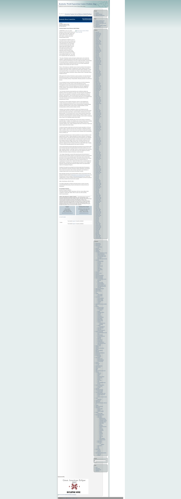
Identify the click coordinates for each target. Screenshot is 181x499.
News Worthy (98, 357)
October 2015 (98, 102)
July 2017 (97, 77)
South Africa (99, 399)
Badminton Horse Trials (101, 393)
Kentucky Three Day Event (102, 396)
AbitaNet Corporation (72, 494)
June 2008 (97, 204)
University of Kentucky (77, 15)
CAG (98, 364)
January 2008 (98, 210)
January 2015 (98, 111)
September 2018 (98, 64)
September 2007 (98, 215)
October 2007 (98, 214)
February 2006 (98, 235)
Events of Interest (99, 290)
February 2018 (98, 71)
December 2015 (98, 99)
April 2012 (97, 149)
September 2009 (98, 186)
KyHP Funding (99, 295)
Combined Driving (100, 261)
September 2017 (98, 74)
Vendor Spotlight (102, 438)
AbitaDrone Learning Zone (100, 15)
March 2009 (98, 193)
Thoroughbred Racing (99, 389)
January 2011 (98, 167)
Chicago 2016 (99, 386)
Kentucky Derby (100, 390)
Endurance (99, 263)
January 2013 (98, 139)
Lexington (99, 321)
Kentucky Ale (99, 377)
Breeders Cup (98, 249)
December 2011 (98, 154)
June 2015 (97, 105)
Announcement (98, 244)
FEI (96, 292)
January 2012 (98, 153)
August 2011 (98, 159)
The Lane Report (100, 361)
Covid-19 (98, 450)
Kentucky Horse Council (69, 15)
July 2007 (97, 217)
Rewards (98, 409)
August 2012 (98, 145)
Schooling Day (99, 340)
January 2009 (98, 196)
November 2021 (98, 34)
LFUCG (98, 302)
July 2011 (97, 160)
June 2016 (97, 92)
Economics (97, 274)
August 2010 (98, 173)
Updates (97, 405)
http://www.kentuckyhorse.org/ (79, 176)
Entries (98, 468)
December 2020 (98, 41)
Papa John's (99, 380)
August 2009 (98, 187)
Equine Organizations (99, 277)
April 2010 (97, 178)
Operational (97, 363)
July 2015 (97, 104)
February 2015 (98, 110)
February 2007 (98, 223)
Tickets (100, 434)
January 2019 (98, 59)
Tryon (100, 443)
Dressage (99, 262)
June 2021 (97, 39)
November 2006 (98, 227)
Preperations (101, 430)
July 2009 (97, 189)
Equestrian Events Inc (99, 276)
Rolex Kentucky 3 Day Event (100, 370)
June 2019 (97, 54)
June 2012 (97, 147)
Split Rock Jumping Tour (101, 255)
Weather (97, 412)
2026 (98, 446)
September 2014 (98, 116)
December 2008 (98, 197)
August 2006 (98, 229)
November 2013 (98, 127)
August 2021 (98, 36)
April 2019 (97, 55)
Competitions (98, 251)
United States (98, 401)
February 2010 (98, 180)
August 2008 (98, 202)
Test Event (101, 433)
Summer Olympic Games (100, 384)
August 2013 (98, 130)
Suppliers (100, 432)
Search (95, 458)
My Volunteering (98, 355)
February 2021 (98, 40)
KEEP (98, 281)
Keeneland (101, 324)
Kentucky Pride (98, 345)
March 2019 (98, 57)
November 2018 (98, 61)
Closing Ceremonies (102, 419)
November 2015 (98, 101)
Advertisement (98, 243)
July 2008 (97, 203)
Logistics (97, 349)
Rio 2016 (98, 387)
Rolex (98, 381)
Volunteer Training (102, 439)
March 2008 (98, 208)
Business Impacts (102, 418)
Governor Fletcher (100, 317)
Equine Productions (99, 14)
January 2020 (98, 48)
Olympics (97, 362)
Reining (98, 267)
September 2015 (98, 103)
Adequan (98, 374)
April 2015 (97, 108)
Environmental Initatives (100, 275)
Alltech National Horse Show (102, 252)
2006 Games (99, 415)
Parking (100, 427)
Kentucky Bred (99, 319)
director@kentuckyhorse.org (67, 212)
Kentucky (97, 306)
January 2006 (98, 236)
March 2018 (98, 70)
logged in (74, 221)
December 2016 (98, 85)
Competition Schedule (103, 420)
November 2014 (98, 114)
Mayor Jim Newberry (99, 350)
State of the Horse (100, 327)
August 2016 (98, 90)
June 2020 (97, 46)
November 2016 (98, 86)
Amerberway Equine (100, 376)
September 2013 (98, 129)
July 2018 (97, 65)
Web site (98, 455)
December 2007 (98, 211)
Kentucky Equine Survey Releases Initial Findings (78, 14)
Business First (99, 358)
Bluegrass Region (100, 308)
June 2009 (97, 190)
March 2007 (98, 222)
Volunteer (102, 444)
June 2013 (97, 133)
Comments (98, 469)
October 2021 (98, 35)
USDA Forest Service (99, 406)
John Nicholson (100, 334)
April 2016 (97, 95)
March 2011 (98, 165)
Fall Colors (99, 313)
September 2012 (98, 143)
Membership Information (100, 21)
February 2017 (98, 83)
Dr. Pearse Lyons (99, 273)
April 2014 (97, 121)
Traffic (100, 437)
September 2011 (98, 158)
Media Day (99, 338)
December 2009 (98, 183)
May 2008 (97, 205)
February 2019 (98, 58)
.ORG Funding (99, 294)
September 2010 (98, 172)
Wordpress (97, 470)
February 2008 (98, 209)
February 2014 (98, 123)
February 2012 (98, 152)
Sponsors (97, 371)
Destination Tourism (100, 312)
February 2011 (98, 166)
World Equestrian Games (100, 414)
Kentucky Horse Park (99, 331)
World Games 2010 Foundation (101, 452)
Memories (101, 425)
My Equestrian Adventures (100, 352)
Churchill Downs (102, 326)
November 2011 (98, 155)
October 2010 (98, 171)
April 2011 (97, 164)
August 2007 (98, 216)
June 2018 (97, 66)
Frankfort (99, 314)
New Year (99, 451)
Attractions (97, 248)
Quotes (97, 368)
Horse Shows (99, 318)
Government (98, 296)
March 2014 (98, 122)
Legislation (99, 301)
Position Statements (99, 365)
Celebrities (97, 250)
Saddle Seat (99, 268)
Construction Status (102, 421)
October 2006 (98, 228)
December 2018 (98, 60)
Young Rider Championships (102, 258)
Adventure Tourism (100, 307)
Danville (98, 311)
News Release (99, 339)
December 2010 (98, 168)
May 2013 (97, 134)
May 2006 (97, 233)
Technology (97, 388)
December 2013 (98, 126)
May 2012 (97, 148)
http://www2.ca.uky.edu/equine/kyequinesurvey (81, 174)
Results (100, 431)
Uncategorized (98, 400)
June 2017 (97, 78)
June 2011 (97, 161)
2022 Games (99, 445)
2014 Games (99, 440)
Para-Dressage (100, 265)
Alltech (98, 375)
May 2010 (97, 177)
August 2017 (98, 76)
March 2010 (98, 179)
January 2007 (98, 224)
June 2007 (97, 218)
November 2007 (98, 212)
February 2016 (98, 97)
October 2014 (98, 115)
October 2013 (98, 128)
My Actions (99, 356)
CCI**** (98, 395)
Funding (97, 293)
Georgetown (99, 315)
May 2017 (97, 79)
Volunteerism (98, 407)
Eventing (98, 264)
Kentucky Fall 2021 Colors (100, 20)
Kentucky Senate (100, 300)
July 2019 (97, 53)
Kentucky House (100, 299)
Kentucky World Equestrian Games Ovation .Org (77, 4)
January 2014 (98, 124)
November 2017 (98, 73)
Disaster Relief (99, 408)
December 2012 (98, 140)
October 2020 (98, 42)
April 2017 (97, 80)
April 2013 (97, 135)
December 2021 (98, 33)
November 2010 (98, 170)
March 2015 (98, 109)
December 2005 (98, 237)
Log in (97, 467)
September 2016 (98, 89)
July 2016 (97, 91)
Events (100, 424)
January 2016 (98, 98)
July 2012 (97, 146)
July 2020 (97, 45)
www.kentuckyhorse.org (83, 212)
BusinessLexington (100, 359)
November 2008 (98, 198)
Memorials (97, 351)
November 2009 (98, 184)
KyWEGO (97, 346)
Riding (97, 369)
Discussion (97, 271)
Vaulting (98, 270)
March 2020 (98, 47)
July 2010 (97, 174)
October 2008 (98, 199)
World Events (98, 449)
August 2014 (98, 117)
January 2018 (98, 72)
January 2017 (98, 84)
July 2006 (97, 230)
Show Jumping (99, 269)
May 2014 (97, 120)
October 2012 (98, 142)
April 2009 (97, 192)
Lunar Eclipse (99, 246)
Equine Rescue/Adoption (100, 288)
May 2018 (97, 67)
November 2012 (98, 141)
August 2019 (98, 52)
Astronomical (98, 245)
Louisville (98, 325)
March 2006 (98, 234)
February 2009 (98, 195)
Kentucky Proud (100, 320)
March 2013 (98, 136)
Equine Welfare (98, 289)
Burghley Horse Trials (101, 394)
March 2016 (98, 96)
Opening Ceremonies (102, 426)
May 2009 (97, 191)
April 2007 (97, 221)
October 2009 (98, 185)
